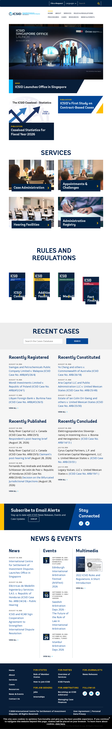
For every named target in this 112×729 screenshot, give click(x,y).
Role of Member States (41, 675)
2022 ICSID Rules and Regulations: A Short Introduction (88, 578)
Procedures (53, 17)
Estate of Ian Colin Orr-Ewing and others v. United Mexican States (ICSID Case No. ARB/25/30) (80, 402)
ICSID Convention (17, 294)
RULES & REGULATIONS (83, 13)
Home (50, 13)
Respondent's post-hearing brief (28, 438)
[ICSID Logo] (24, 14)
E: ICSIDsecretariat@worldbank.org (91, 693)
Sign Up (34, 519)
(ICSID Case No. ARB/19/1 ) (84, 473)
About (58, 13)
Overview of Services (64, 675)
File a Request (57, 3)
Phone (81, 523)
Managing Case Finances (65, 700)
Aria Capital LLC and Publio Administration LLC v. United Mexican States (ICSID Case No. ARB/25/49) (80, 386)
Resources (74, 17)
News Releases (90, 674)
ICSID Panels (64, 681)
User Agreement (81, 711)
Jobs (35, 692)
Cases (63, 17)
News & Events (88, 17)
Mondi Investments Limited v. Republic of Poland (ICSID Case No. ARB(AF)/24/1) (29, 386)
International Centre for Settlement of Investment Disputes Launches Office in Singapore (21, 569)
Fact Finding (90, 298)
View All (13, 408)
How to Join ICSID (41, 681)
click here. (60, 724)
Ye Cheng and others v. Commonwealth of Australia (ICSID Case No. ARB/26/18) (78, 370)
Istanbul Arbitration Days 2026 (58, 645)
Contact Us (14, 698)
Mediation (66, 296)
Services (67, 13)
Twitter (87, 523)
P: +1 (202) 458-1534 (85, 693)
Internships (39, 696)
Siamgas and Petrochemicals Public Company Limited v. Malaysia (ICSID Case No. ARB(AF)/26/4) (30, 370)
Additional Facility (41, 294)
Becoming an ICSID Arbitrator (67, 693)
